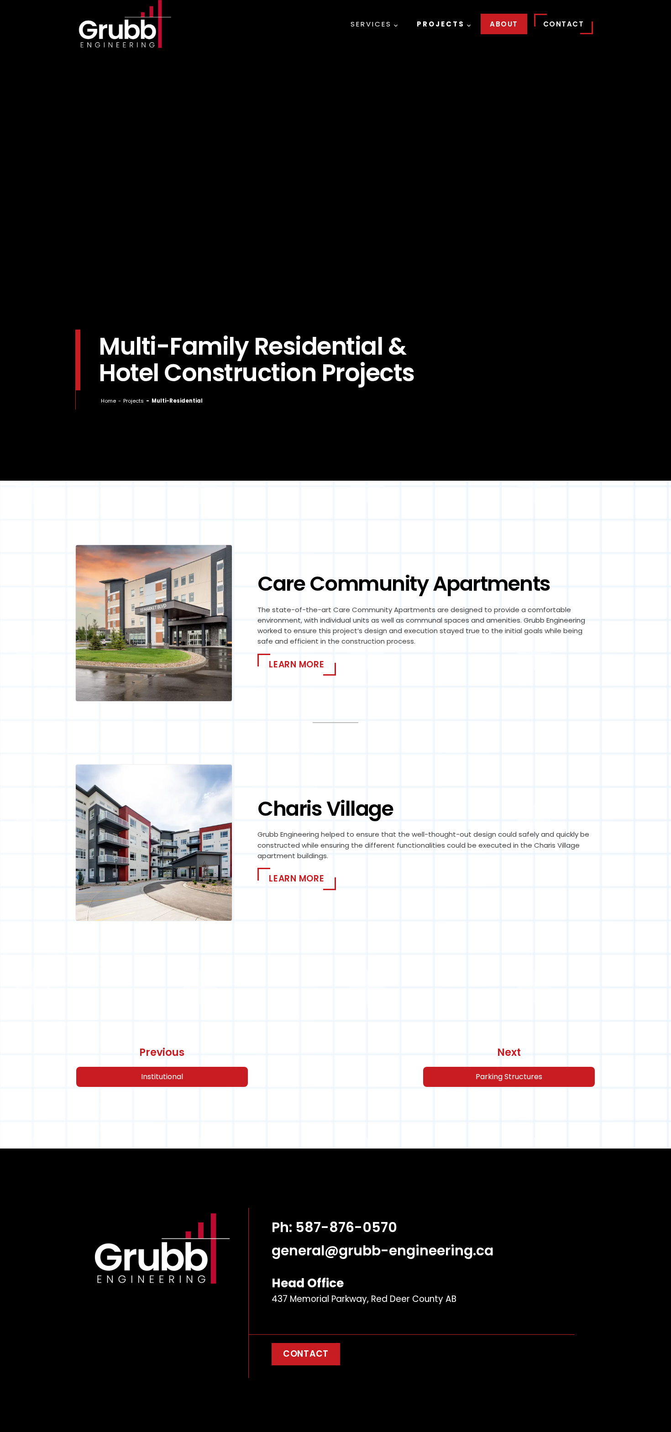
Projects (441, 24)
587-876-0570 (346, 1227)
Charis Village (325, 808)
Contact (563, 24)
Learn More (297, 664)
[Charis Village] (153, 842)
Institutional (162, 1076)
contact (306, 1354)
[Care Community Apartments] (153, 623)
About (504, 24)
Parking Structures (509, 1076)
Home (108, 400)
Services (371, 24)
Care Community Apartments (403, 583)
